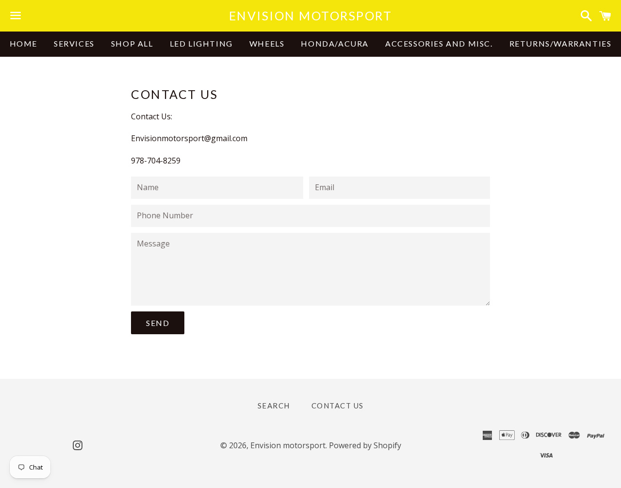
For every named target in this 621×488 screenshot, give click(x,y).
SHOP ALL (132, 43)
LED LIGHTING (201, 43)
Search (274, 405)
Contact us (337, 405)
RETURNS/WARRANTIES (560, 43)
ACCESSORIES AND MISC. (439, 43)
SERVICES (74, 43)
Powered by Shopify (365, 445)
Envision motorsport (310, 15)
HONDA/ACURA (335, 43)
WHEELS (267, 43)
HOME (23, 43)
